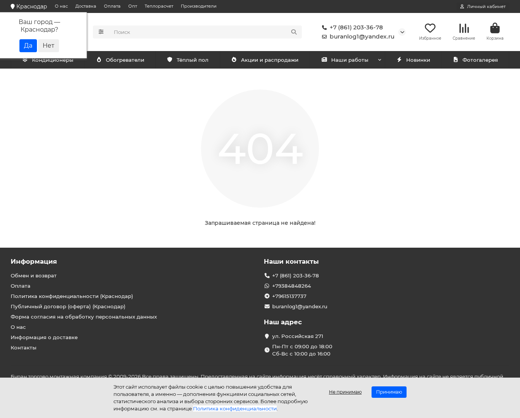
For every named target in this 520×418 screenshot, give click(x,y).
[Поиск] (293, 32)
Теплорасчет (159, 6)
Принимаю (389, 392)
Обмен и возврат (34, 275)
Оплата (112, 6)
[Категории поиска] (101, 32)
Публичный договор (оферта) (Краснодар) (68, 306)
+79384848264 (291, 286)
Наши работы (349, 60)
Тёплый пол (193, 60)
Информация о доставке (44, 337)
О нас (61, 6)
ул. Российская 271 (297, 336)
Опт (132, 6)
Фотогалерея (480, 60)
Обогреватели (125, 60)
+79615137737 (289, 296)
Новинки (418, 60)
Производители (199, 6)
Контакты (24, 347)
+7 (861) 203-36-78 (356, 27)
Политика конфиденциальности (235, 408)
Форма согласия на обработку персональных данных (84, 317)
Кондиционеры (52, 60)
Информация (34, 261)
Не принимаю (345, 392)
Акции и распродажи (269, 60)
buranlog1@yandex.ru (362, 36)
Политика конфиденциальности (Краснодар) (72, 296)
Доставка (85, 6)
